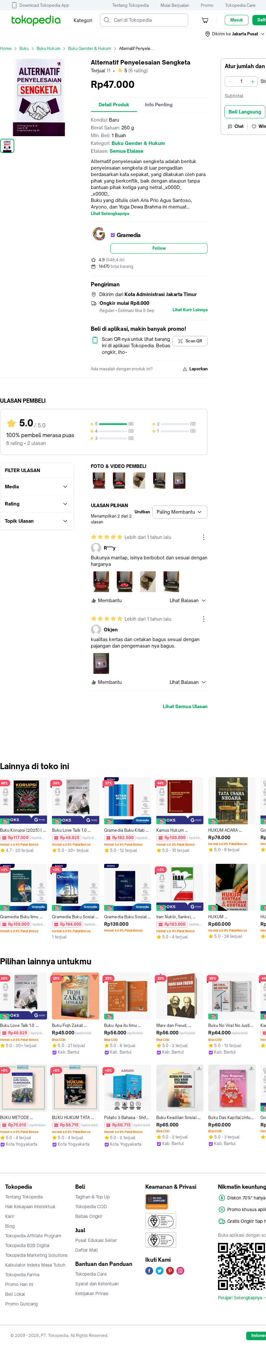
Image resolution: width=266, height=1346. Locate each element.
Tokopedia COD (91, 1206)
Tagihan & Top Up (92, 1196)
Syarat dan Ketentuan (96, 1283)
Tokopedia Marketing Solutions (36, 1255)
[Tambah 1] (253, 81)
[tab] (114, 105)
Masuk (236, 20)
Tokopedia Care (240, 5)
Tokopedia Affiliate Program (33, 1235)
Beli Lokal (15, 1294)
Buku (24, 48)
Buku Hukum (48, 48)
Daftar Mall (86, 1250)
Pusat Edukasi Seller (96, 1240)
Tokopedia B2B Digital (27, 1245)
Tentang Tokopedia (130, 5)
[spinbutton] (241, 81)
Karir (9, 1216)
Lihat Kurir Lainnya (190, 310)
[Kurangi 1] (230, 81)
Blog (10, 1226)
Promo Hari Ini (19, 1284)
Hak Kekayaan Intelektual (30, 1206)
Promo (207, 5)
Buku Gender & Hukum (89, 48)
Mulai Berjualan (175, 5)
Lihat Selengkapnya (110, 213)
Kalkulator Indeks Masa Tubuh (35, 1265)
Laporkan (198, 368)
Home (6, 48)
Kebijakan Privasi (91, 1293)
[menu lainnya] (204, 537)
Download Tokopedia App (44, 5)
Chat (239, 126)
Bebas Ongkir (89, 1216)
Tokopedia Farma (22, 1274)
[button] (235, 34)
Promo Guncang (21, 1303)
